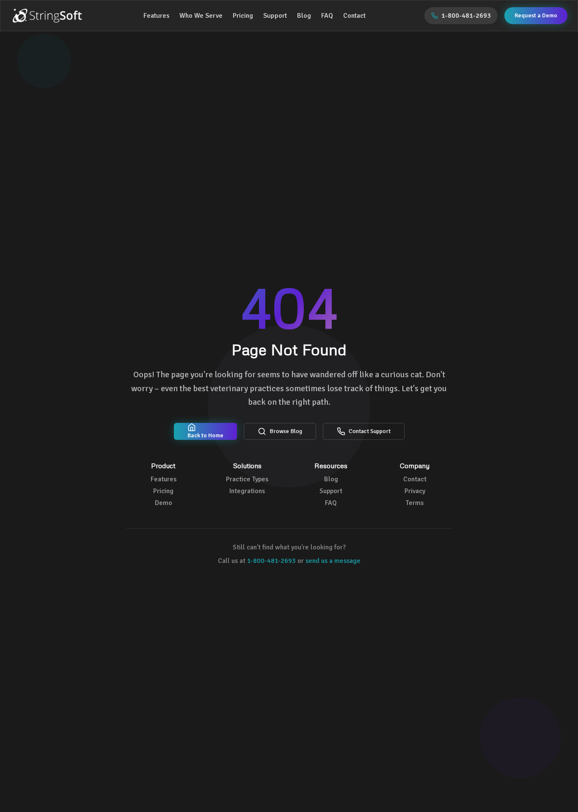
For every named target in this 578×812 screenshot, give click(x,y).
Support (275, 15)
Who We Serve (201, 15)
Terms (415, 503)
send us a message (333, 561)
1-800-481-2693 (271, 561)
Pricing (243, 15)
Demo (163, 503)
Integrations (247, 491)
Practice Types (247, 479)
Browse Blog (286, 431)
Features (156, 15)
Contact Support (370, 431)
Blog (304, 15)
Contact (354, 15)
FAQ (327, 15)
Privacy (415, 491)
